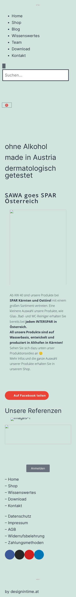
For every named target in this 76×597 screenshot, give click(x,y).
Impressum (18, 522)
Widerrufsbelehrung (26, 536)
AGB (12, 529)
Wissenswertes (26, 35)
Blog (16, 29)
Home (17, 16)
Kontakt (19, 55)
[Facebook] (10, 555)
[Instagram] (19, 555)
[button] (38, 66)
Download (21, 49)
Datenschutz (19, 516)
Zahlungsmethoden (26, 542)
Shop (16, 22)
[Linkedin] (39, 555)
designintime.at (25, 591)
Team (17, 42)
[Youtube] (29, 555)
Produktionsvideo (22, 353)
